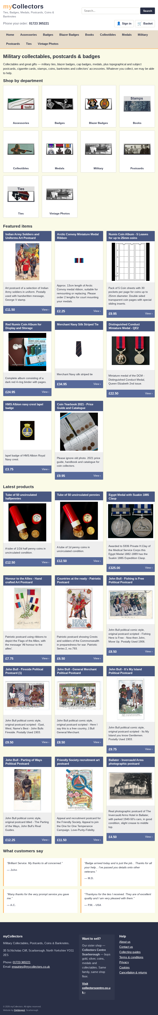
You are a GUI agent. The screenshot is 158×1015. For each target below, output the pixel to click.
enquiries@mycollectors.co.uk (31, 966)
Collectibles (108, 34)
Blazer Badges (69, 34)
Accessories (28, 34)
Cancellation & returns (133, 972)
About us (124, 941)
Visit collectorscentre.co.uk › (96, 988)
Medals (127, 34)
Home (10, 34)
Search (147, 10)
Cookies (124, 967)
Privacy (124, 962)
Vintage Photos (48, 43)
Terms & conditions (131, 957)
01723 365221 (39, 23)
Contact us (126, 946)
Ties (29, 43)
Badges (48, 34)
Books (89, 34)
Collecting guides (130, 952)
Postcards (13, 43)
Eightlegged (19, 1010)
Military (143, 34)
